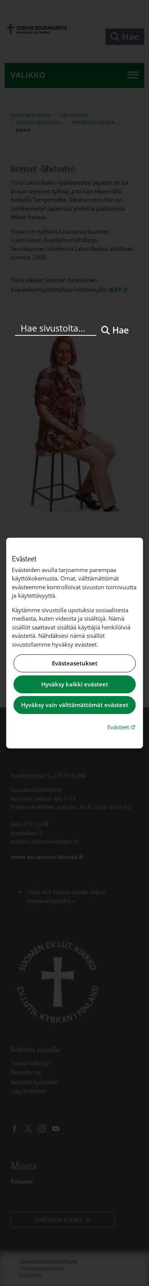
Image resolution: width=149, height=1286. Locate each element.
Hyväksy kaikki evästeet (74, 684)
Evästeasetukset (74, 663)
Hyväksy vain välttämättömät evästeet (74, 705)
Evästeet (122, 727)
